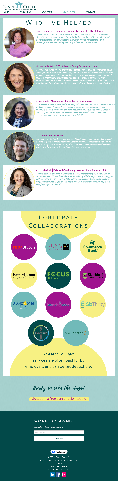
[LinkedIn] (52, 474)
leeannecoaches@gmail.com (58, 470)
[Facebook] (58, 474)
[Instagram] (64, 474)
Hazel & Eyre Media (61, 460)
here (65, 466)
